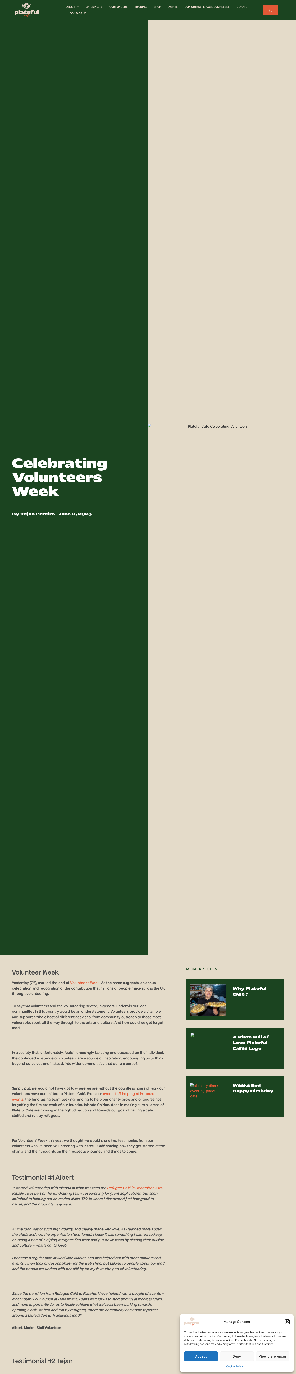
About (70, 6)
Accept (201, 1356)
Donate (242, 6)
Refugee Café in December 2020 (135, 1188)
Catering (92, 6)
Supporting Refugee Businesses (207, 6)
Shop (157, 6)
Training (141, 6)
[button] (287, 1322)
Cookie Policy (234, 1366)
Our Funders (118, 6)
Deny (237, 1356)
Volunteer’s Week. (85, 983)
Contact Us (78, 13)
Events (173, 6)
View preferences (273, 1356)
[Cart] (270, 10)
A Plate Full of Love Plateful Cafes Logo (251, 1043)
